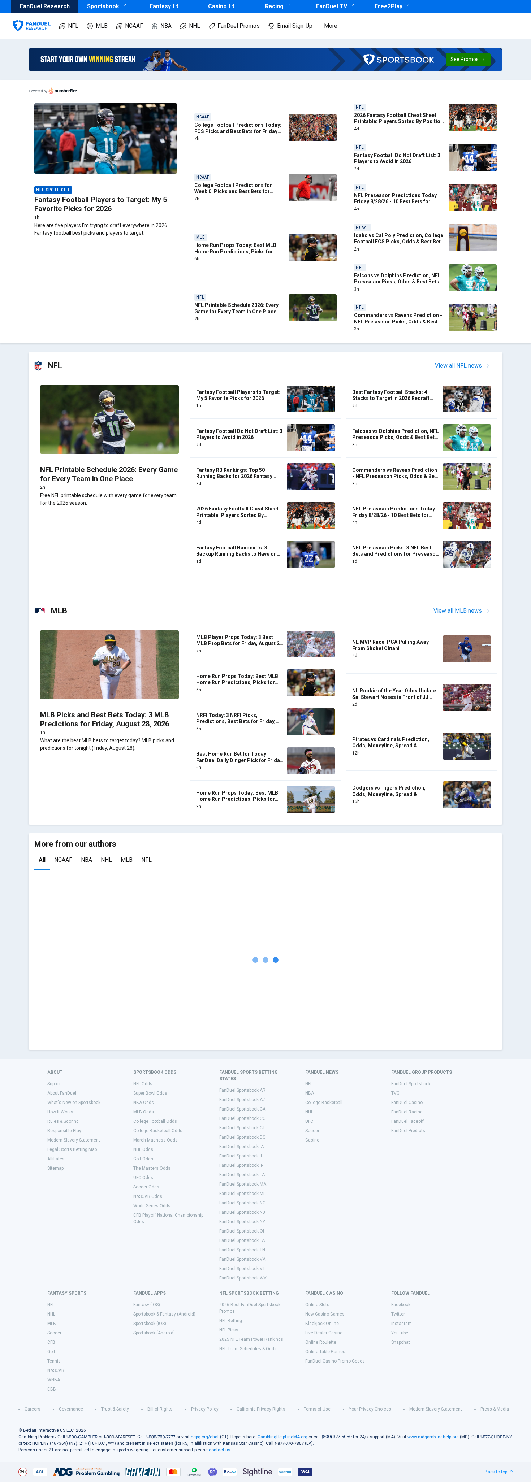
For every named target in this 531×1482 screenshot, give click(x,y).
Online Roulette (320, 1342)
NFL (73, 25)
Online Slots (317, 1304)
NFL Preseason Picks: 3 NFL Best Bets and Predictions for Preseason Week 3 (395, 554)
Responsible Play (64, 1130)
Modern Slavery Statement (73, 1140)
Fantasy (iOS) (146, 1304)
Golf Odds (143, 1158)
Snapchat (400, 1342)
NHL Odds (143, 1149)
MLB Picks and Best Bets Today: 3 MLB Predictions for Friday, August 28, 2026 (104, 719)
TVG (395, 1093)
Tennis (54, 1361)
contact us (219, 1449)
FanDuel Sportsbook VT (242, 1268)
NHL (194, 25)
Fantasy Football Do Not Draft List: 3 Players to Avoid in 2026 (397, 158)
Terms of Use (317, 1409)
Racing (274, 6)
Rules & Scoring (63, 1121)
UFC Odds (143, 1177)
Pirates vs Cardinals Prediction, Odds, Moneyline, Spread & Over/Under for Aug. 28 (390, 745)
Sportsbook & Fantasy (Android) (164, 1314)
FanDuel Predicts (408, 1130)
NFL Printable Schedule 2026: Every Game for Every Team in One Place (236, 308)
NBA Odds (143, 1102)
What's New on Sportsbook (73, 1102)
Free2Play (388, 6)
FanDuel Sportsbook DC (242, 1137)
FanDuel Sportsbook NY (242, 1221)
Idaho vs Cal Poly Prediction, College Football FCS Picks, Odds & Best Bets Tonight (399, 241)
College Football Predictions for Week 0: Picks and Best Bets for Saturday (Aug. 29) (233, 191)
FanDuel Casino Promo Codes (335, 1361)
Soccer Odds (146, 1187)
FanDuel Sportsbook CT (242, 1127)
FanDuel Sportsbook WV (243, 1278)
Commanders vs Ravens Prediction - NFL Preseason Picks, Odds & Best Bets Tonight (398, 321)
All (42, 859)
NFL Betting (230, 1320)
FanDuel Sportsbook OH (242, 1231)
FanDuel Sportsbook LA (242, 1174)
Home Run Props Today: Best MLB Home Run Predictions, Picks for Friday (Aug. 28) (235, 251)
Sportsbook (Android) (154, 1332)
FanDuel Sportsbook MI (241, 1193)
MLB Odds (143, 1111)
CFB (51, 1342)
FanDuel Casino (407, 1102)
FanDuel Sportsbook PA (242, 1240)
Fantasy (160, 6)
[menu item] (32, 18)
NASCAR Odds (147, 1196)
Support (54, 1083)
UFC (309, 1121)
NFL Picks (228, 1330)
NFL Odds (142, 1083)
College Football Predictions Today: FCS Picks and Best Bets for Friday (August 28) (237, 131)
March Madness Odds (155, 1140)
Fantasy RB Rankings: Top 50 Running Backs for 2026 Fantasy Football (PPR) (234, 476)
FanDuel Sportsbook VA (242, 1259)
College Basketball (323, 1102)
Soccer (312, 1130)
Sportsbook (103, 6)
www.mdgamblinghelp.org (433, 1436)
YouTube (399, 1332)
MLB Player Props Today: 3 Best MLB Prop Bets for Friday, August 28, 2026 (240, 643)
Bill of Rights (160, 1409)
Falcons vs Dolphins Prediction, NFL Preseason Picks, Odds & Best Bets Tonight (397, 282)
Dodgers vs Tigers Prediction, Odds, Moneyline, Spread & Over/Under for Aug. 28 (389, 794)
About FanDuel (61, 1093)
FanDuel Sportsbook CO (242, 1118)
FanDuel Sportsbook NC (242, 1202)
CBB (51, 1389)
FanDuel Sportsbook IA (241, 1146)
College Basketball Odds (157, 1130)
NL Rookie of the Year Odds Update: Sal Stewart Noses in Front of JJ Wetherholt (394, 697)
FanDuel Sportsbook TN (242, 1249)
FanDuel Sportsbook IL (241, 1156)
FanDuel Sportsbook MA (242, 1184)
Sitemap (55, 1168)
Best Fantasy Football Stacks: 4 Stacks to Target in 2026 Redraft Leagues (390, 398)
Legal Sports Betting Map (72, 1149)
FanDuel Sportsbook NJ (242, 1212)
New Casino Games (325, 1314)
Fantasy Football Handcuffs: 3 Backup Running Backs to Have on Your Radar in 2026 (236, 554)
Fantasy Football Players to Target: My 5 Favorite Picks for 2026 (100, 204)
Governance (71, 1409)
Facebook (400, 1304)
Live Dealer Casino (323, 1332)
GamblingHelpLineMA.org (282, 1436)
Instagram (401, 1323)
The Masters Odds (151, 1168)
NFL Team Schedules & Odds (248, 1348)
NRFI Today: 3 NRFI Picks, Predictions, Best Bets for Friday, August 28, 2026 (236, 721)
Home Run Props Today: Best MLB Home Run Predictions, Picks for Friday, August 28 (237, 799)
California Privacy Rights (261, 1409)
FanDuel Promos (238, 25)
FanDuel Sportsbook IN (241, 1165)
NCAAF (134, 25)
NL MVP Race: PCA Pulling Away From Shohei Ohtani (390, 645)
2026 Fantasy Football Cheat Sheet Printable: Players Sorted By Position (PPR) (398, 121)
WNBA (53, 1379)
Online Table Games (325, 1351)
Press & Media (494, 1409)
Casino (217, 6)
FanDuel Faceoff (407, 1121)
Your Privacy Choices (370, 1409)
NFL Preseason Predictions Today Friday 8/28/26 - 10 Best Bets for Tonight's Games (395, 201)
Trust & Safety (115, 1409)
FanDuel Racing (407, 1111)
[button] (468, 59)
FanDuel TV (331, 6)
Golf (51, 1351)
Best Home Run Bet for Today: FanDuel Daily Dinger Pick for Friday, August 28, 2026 (240, 760)
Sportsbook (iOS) (149, 1323)
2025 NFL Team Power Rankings (251, 1339)
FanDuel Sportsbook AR (242, 1090)
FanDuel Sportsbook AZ (242, 1099)
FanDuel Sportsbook (411, 1083)
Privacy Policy (205, 1409)
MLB (102, 25)
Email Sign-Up (294, 25)
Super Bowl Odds (150, 1093)
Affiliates (56, 1158)
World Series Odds (151, 1205)
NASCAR (55, 1370)
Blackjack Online (322, 1323)
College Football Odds (155, 1121)
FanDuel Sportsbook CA (242, 1109)
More (330, 25)
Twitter (398, 1314)
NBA (166, 25)
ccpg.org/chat (205, 1436)
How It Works (60, 1111)
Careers (32, 1409)
